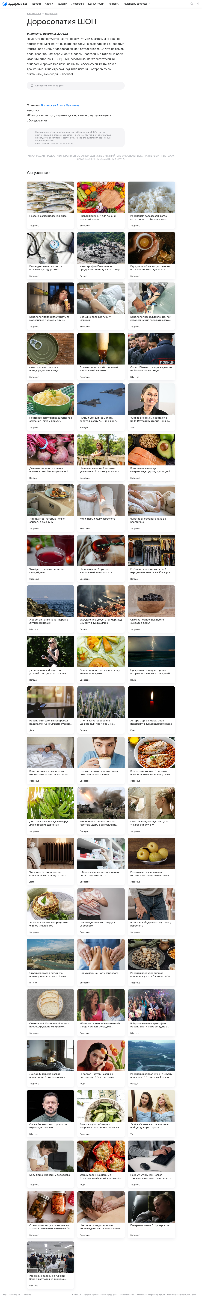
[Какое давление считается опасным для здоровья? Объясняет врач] (50, 255)
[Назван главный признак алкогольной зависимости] (101, 558)
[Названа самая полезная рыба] (50, 205)
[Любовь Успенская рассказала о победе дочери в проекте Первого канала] (151, 1113)
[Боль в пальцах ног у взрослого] (101, 962)
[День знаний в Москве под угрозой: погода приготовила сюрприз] (50, 659)
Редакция (76, 1295)
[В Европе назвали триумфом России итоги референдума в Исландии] (151, 1012)
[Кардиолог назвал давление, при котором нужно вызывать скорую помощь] (151, 306)
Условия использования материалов (101, 1295)
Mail (5, 1295)
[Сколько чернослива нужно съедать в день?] (151, 609)
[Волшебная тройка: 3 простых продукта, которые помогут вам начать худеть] (151, 760)
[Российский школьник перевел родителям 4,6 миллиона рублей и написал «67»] (50, 710)
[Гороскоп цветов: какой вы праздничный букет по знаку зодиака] (101, 1063)
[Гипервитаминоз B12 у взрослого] (151, 1214)
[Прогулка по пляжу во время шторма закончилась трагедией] (151, 659)
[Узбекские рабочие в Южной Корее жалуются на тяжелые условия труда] (50, 1265)
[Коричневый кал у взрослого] (101, 508)
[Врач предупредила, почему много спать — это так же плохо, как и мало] (50, 760)
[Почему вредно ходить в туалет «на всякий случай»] (151, 811)
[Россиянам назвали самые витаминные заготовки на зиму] (151, 861)
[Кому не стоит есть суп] (151, 1265)
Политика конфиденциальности (181, 1295)
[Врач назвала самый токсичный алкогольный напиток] (101, 356)
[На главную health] (17, 4)
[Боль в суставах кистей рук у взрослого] (101, 911)
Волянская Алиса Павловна (60, 105)
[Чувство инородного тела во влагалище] (151, 508)
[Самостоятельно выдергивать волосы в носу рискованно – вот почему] (101, 1265)
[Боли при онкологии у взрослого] (50, 1164)
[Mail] (5, 4)
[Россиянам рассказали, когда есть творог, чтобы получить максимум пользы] (151, 205)
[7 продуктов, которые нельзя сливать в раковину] (50, 508)
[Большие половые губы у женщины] (101, 306)
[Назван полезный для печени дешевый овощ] (101, 205)
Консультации (34, 13)
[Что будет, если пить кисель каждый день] (50, 558)
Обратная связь (127, 1295)
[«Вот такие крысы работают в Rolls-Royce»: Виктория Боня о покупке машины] (151, 407)
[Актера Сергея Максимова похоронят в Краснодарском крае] (151, 710)
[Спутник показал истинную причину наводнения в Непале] (50, 962)
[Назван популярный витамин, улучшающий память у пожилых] (101, 457)
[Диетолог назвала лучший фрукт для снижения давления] (50, 811)
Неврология (51, 13)
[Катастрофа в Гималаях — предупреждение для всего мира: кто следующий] (101, 255)
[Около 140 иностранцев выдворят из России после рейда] (151, 356)
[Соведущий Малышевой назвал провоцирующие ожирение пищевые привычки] (50, 1012)
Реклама (27, 1295)
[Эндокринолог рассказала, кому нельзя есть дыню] (101, 659)
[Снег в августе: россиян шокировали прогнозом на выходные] (101, 710)
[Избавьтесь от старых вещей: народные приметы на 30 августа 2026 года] (151, 558)
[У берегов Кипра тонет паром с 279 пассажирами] (50, 609)
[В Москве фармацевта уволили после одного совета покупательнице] (101, 861)
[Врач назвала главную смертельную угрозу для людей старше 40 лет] (151, 457)
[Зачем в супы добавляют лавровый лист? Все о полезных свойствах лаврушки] (101, 1113)
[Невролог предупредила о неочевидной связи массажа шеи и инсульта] (101, 1214)
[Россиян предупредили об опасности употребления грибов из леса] (151, 962)
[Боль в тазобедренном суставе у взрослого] (151, 911)
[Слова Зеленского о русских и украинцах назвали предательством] (50, 1113)
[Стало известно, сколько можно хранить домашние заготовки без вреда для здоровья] (50, 1214)
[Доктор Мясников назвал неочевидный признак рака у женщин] (50, 1063)
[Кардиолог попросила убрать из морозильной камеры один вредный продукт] (50, 306)
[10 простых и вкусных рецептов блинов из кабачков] (50, 911)
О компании (14, 1295)
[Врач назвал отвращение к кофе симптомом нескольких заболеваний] (101, 760)
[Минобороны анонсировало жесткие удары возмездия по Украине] (101, 811)
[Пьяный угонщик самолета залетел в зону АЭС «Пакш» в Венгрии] (101, 407)
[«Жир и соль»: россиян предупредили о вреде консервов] (50, 356)
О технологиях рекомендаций (151, 1295)
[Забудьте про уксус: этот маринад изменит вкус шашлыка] (101, 609)
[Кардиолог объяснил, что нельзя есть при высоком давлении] (151, 255)
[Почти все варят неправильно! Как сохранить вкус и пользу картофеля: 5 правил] (50, 407)
